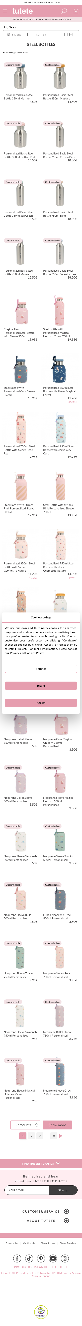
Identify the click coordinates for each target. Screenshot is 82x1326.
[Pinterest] (41, 1258)
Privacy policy (12, 1243)
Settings (41, 668)
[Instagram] (65, 1258)
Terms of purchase (68, 1243)
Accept (41, 702)
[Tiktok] (29, 1258)
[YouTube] (53, 1258)
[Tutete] (23, 11)
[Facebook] (17, 1258)
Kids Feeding (9, 52)
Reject (41, 686)
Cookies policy (29, 1243)
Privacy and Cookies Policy (27, 653)
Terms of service (48, 1243)
